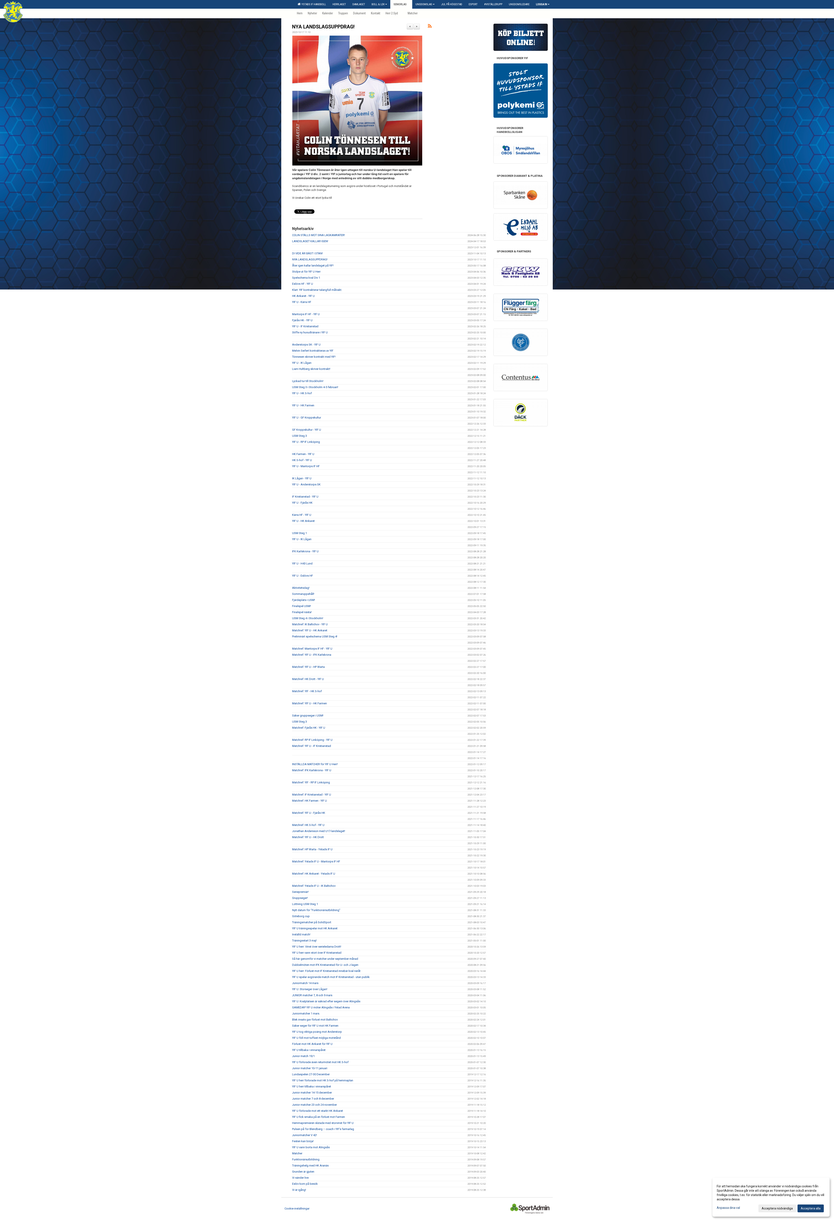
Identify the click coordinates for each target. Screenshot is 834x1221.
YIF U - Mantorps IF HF (306, 466)
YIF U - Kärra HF (301, 302)
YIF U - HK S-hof (302, 393)
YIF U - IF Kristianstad (305, 326)
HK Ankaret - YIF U (303, 296)
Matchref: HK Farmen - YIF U (309, 800)
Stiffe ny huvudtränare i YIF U (310, 332)
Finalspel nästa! (302, 612)
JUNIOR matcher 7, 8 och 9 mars (312, 995)
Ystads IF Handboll (313, 4)
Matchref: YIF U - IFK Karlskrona (311, 654)
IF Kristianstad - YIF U (305, 496)
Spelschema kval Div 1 (306, 277)
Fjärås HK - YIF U (302, 320)
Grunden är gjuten (303, 1171)
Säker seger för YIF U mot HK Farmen (315, 1025)
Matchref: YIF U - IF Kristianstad (311, 746)
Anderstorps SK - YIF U (306, 344)
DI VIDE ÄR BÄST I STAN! (307, 253)
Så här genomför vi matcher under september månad (325, 958)
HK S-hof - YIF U (302, 460)
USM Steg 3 (299, 435)
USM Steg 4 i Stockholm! (307, 618)
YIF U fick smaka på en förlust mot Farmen (318, 1116)
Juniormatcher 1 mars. (306, 1013)
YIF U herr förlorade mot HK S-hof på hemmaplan (322, 1080)
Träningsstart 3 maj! (304, 940)
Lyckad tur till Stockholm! (307, 381)
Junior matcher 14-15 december (312, 1092)
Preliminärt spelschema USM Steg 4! (314, 636)
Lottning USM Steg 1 (305, 904)
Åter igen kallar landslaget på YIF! (313, 265)
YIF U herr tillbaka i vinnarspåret (311, 1086)
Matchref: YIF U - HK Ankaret (309, 630)
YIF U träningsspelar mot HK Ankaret (315, 928)
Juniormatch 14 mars (305, 983)
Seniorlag (400, 4)
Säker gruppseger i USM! (307, 715)
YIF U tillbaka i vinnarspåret (309, 1050)
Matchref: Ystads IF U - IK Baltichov (314, 885)
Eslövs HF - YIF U (302, 283)
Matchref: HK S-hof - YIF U (308, 825)
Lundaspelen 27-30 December (311, 1074)
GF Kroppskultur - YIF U (306, 429)
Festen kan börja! (303, 1141)
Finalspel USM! (301, 606)
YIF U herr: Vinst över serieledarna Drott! (316, 946)
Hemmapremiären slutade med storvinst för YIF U (323, 1123)
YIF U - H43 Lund (302, 563)
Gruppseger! (300, 898)
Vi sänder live (300, 1177)
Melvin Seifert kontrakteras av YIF (312, 350)
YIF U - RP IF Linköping (306, 441)
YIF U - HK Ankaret (303, 521)
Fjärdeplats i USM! (303, 600)
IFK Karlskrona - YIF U (305, 551)
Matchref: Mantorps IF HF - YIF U (312, 648)
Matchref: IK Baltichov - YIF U (310, 624)
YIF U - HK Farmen (303, 405)
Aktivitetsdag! (300, 587)
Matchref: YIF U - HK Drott (308, 837)
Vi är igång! (299, 1189)
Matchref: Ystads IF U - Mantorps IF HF (316, 861)
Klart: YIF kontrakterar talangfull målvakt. (317, 289)
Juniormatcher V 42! (304, 1135)
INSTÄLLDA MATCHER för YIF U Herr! (315, 764)
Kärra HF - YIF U (301, 514)
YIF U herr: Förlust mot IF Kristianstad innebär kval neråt (326, 971)
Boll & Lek (378, 4)
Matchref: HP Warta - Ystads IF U (312, 849)
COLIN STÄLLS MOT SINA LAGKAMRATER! (318, 235)
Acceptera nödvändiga (777, 1208)
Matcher (297, 1153)
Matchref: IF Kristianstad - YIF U (311, 794)
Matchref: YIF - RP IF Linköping (311, 782)
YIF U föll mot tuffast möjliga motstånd (316, 1037)
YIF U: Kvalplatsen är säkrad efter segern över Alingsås (326, 1001)
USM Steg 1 (299, 533)
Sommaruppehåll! (303, 594)
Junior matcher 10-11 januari (309, 1068)
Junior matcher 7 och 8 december (313, 1098)
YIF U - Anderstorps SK (306, 484)
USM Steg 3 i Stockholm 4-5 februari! (315, 387)
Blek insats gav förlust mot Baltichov (315, 1019)
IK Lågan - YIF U (301, 478)
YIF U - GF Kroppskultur (306, 417)
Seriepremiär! (300, 891)
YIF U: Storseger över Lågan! (309, 989)
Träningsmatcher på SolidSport (311, 922)
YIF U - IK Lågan (301, 362)
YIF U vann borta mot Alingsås (311, 1147)
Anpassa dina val (728, 1207)
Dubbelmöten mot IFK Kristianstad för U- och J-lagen (325, 964)
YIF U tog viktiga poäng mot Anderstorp (317, 1031)
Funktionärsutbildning (305, 1159)
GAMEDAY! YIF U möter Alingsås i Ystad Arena (321, 1007)
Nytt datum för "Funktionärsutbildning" (316, 910)
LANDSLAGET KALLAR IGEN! (310, 241)
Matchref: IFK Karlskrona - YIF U (311, 770)
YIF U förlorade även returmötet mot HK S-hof (320, 1062)
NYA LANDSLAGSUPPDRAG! (323, 27)
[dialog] (771, 1197)
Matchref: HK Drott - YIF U (308, 679)
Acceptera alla (811, 1208)
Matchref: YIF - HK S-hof (307, 691)
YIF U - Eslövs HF (302, 575)
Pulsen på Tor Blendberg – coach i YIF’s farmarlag (323, 1129)
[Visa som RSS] (430, 26)
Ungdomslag (423, 4)
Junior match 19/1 (303, 1056)
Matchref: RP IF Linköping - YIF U (312, 739)
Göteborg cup (301, 916)
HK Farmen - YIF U (303, 454)
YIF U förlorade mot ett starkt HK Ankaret (317, 1110)
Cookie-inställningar (297, 1208)
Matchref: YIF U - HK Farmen (309, 703)
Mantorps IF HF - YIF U (306, 314)
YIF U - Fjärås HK (302, 502)
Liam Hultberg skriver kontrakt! (311, 369)
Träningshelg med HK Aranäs (310, 1165)
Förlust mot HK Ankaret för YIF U (312, 1044)
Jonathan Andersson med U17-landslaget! (318, 831)
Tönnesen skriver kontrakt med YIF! (314, 356)
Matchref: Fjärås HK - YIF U (308, 727)
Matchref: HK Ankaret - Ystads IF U (313, 873)
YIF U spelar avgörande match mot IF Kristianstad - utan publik (331, 977)
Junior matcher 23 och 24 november (314, 1104)
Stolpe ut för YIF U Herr (306, 271)
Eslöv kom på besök (305, 1183)
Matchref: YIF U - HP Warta (308, 666)
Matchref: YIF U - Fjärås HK (308, 812)
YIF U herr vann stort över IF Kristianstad (316, 952)
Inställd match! (301, 934)
